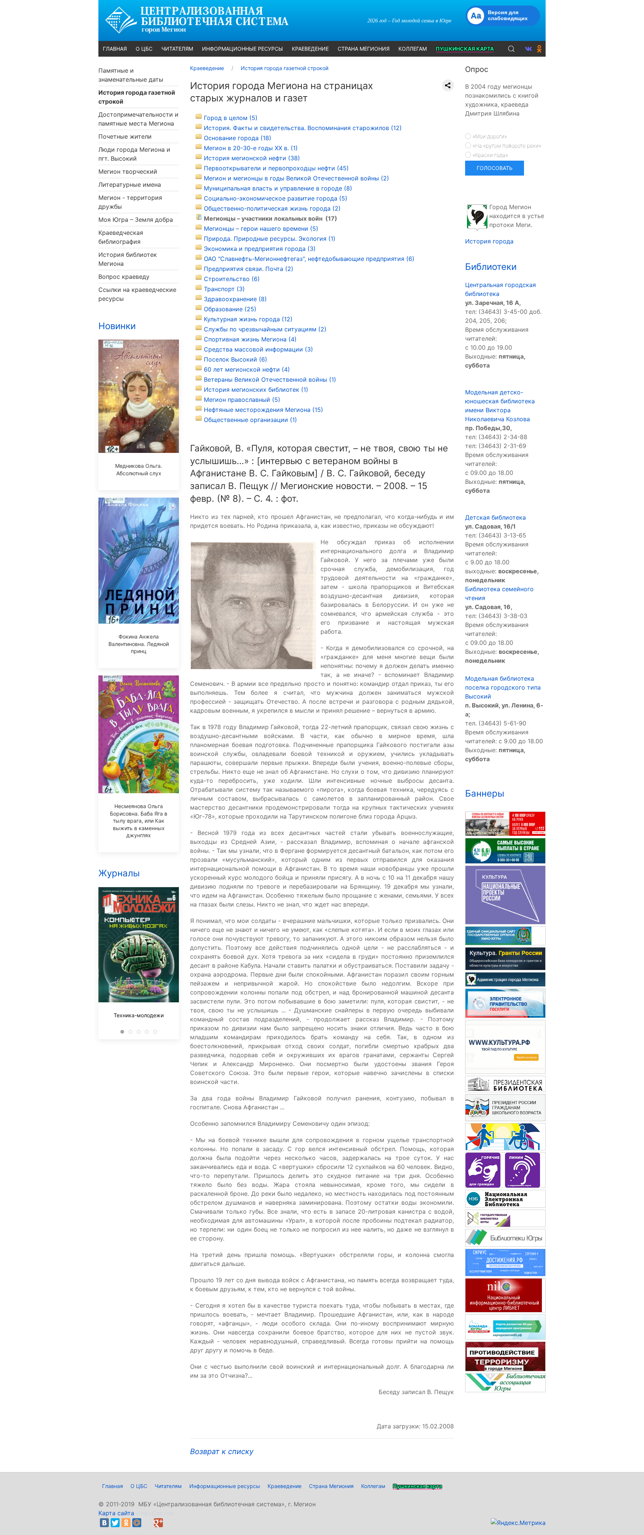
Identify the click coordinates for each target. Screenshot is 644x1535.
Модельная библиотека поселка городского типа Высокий (503, 687)
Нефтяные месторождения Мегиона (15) (263, 409)
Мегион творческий (127, 171)
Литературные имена (129, 184)
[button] (511, 49)
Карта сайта (116, 1513)
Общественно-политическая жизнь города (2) (272, 208)
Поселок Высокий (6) (235, 359)
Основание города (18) (237, 138)
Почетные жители (125, 136)
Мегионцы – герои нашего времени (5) (261, 228)
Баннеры (484, 793)
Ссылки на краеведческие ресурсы (137, 294)
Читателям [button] (177, 48)
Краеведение (285, 1486)
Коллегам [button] (412, 48)
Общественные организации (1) (250, 419)
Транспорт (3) (224, 289)
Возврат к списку (221, 1451)
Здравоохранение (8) (235, 299)
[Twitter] (115, 1522)
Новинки (117, 326)
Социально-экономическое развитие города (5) (275, 198)
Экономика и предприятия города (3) (260, 248)
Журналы (119, 873)
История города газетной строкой (136, 97)
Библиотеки (491, 266)
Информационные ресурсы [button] (242, 48)
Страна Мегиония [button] (363, 48)
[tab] (122, 1032)
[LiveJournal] (147, 1522)
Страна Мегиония (331, 1486)
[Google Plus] (158, 1522)
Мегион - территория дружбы (130, 202)
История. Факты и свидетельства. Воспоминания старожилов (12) (303, 128)
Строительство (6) (232, 279)
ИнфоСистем (155, 1513)
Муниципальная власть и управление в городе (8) (278, 188)
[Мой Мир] (136, 1522)
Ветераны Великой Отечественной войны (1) (270, 379)
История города (489, 241)
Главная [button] (115, 48)
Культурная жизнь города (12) (248, 319)
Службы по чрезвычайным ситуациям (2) (265, 329)
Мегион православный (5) (242, 399)
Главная (112, 1486)
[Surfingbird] (169, 1522)
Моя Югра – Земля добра (135, 219)
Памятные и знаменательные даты (130, 75)
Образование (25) (230, 309)
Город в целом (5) (231, 118)
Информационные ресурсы (224, 1486)
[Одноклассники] (125, 1522)
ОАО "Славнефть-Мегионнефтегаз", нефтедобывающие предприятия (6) (309, 258)
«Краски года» (489, 155)
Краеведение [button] (310, 48)
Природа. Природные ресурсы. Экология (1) (269, 238)
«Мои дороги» (489, 136)
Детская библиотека (495, 517)
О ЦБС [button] (144, 48)
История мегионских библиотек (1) (256, 389)
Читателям (168, 1486)
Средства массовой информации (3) (258, 349)
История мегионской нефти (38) (252, 158)
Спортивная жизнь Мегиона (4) (250, 339)
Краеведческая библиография (120, 237)
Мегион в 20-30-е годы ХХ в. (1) (251, 148)
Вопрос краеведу (123, 276)
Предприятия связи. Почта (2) (248, 268)
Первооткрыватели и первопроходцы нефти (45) (276, 168)
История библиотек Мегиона (127, 259)
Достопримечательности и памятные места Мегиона (138, 119)
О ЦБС (138, 1486)
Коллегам (373, 1486)
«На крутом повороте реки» (506, 145)
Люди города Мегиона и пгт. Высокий (134, 154)
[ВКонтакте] (104, 1522)
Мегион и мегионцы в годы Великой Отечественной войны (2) (296, 178)
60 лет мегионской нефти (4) (247, 369)
